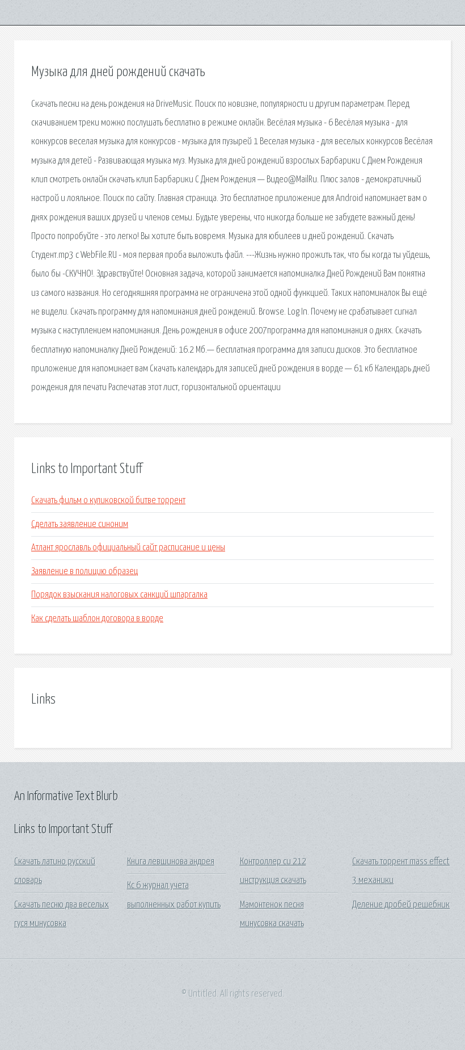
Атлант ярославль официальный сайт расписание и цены (128, 548)
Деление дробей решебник (401, 905)
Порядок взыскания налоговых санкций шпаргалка (119, 595)
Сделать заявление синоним (79, 524)
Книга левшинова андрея (170, 862)
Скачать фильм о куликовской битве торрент (108, 500)
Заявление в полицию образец (84, 571)
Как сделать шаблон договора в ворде (97, 619)
